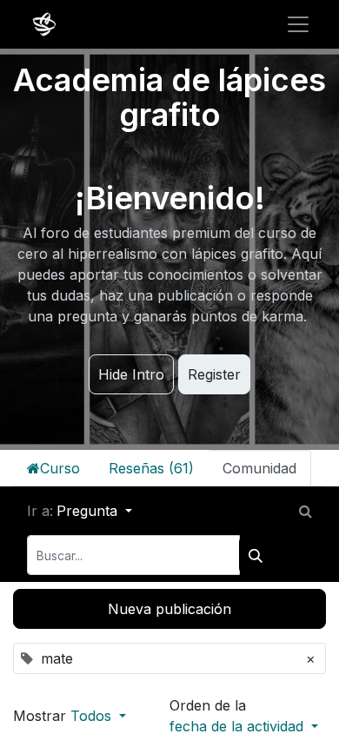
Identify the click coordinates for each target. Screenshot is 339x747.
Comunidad (259, 468)
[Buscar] (255, 555)
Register (214, 374)
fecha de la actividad (239, 726)
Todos (93, 715)
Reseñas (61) (151, 468)
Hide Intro (131, 374)
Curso (60, 468)
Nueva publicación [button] (169, 609)
